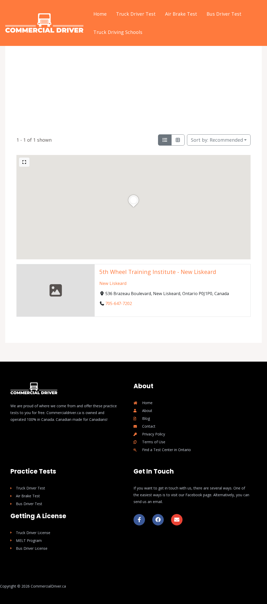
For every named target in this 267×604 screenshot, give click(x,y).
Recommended (217, 140)
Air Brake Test (181, 14)
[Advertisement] (133, 90)
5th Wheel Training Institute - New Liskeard (157, 272)
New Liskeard (112, 283)
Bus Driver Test (224, 14)
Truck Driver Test (136, 14)
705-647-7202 (118, 304)
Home (100, 14)
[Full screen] (24, 162)
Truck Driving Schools (117, 32)
